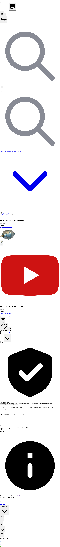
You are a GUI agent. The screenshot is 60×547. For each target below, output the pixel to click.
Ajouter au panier (3, 322)
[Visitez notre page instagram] (2, 504)
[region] (30, 7)
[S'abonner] (0, 501)
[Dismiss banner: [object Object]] (0, 2)
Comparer (10, 330)
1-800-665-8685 (18, 495)
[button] (30, 89)
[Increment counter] (9, 316)
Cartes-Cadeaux (17, 151)
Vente (1, 151)
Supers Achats (4, 151)
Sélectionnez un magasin (4, 22)
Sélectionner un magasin (7, 332)
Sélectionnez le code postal (7, 334)
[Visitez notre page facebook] (1, 504)
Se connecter (2, 15)
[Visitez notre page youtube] (4, 504)
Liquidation (7, 151)
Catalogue (13, 151)
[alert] (30, 373)
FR (5, 14)
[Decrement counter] (0, 316)
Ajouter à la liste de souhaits (4, 330)
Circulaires (10, 151)
